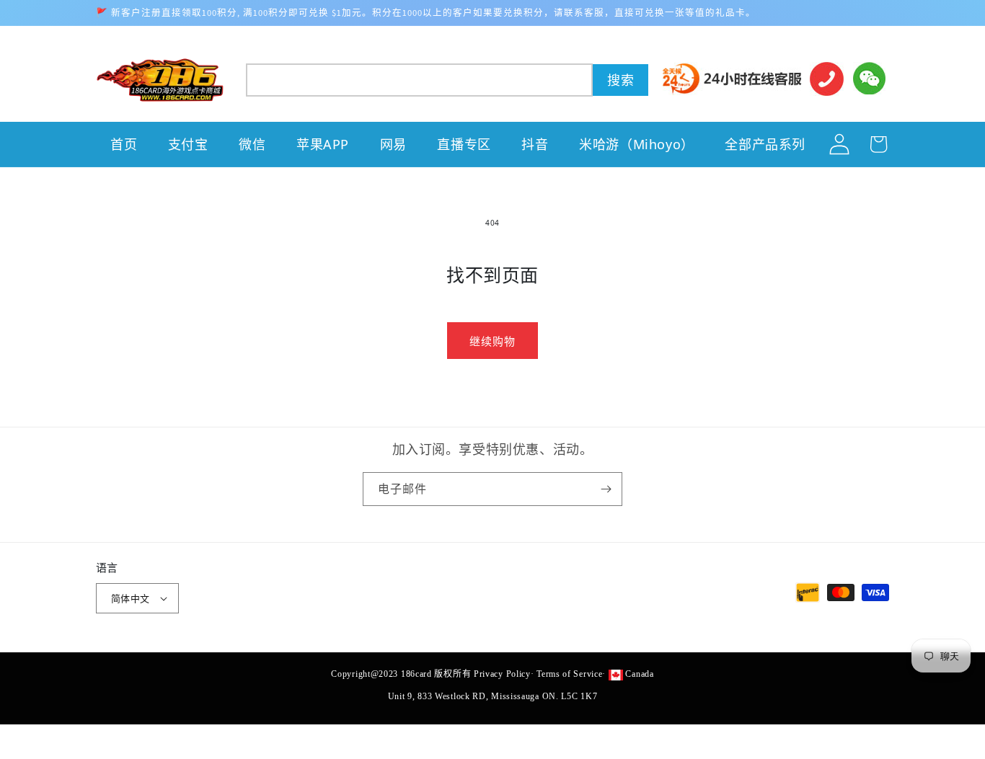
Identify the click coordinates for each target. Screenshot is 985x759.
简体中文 (130, 598)
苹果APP (322, 144)
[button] (447, 80)
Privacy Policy (502, 674)
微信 (252, 144)
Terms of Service (569, 674)
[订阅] (606, 489)
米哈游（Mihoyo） (636, 144)
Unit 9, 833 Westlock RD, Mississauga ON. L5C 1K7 (493, 696)
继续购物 (492, 341)
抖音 (534, 144)
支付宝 (188, 144)
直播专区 (463, 144)
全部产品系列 (765, 144)
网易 (393, 144)
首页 (123, 144)
